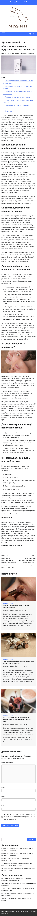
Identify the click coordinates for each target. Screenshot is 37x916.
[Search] (33, 34)
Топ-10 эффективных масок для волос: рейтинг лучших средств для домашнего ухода (17, 719)
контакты (5, 913)
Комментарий (7, 762)
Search (31, 839)
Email (4, 796)
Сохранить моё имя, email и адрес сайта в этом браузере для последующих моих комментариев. (19, 817)
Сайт (3, 805)
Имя (3, 787)
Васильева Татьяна (27, 53)
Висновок (8, 111)
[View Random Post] (29, 34)
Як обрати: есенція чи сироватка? (17, 97)
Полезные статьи (15, 546)
